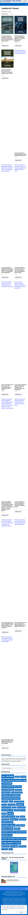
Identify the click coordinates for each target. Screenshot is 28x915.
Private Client (7, 828)
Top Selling (4, 849)
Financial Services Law (8, 816)
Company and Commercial (11, 795)
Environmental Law (19, 810)
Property (17, 828)
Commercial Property (17, 792)
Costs (10, 801)
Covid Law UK (11, 804)
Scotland (14, 846)
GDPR (18, 816)
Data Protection (6, 807)
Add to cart (5, 45)
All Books (7, 776)
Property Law (7, 835)
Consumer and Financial (11, 798)
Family (10, 813)
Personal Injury (8, 825)
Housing (22, 816)
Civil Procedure (7, 783)
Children (23, 776)
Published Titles (11, 842)
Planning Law (20, 825)
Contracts (4, 801)
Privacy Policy (4, 909)
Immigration (14, 819)
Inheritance (22, 819)
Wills (10, 849)
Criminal (20, 804)
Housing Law (5, 819)
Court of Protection (18, 801)
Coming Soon (18, 789)
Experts (4, 813)
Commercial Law (6, 792)
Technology (22, 846)
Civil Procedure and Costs (11, 787)
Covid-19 (4, 804)
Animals (17, 776)
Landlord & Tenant (7, 822)
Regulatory (5, 846)
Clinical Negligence (8, 789)
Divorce (14, 807)
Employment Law (7, 810)
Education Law (21, 807)
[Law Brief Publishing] (14, 2)
